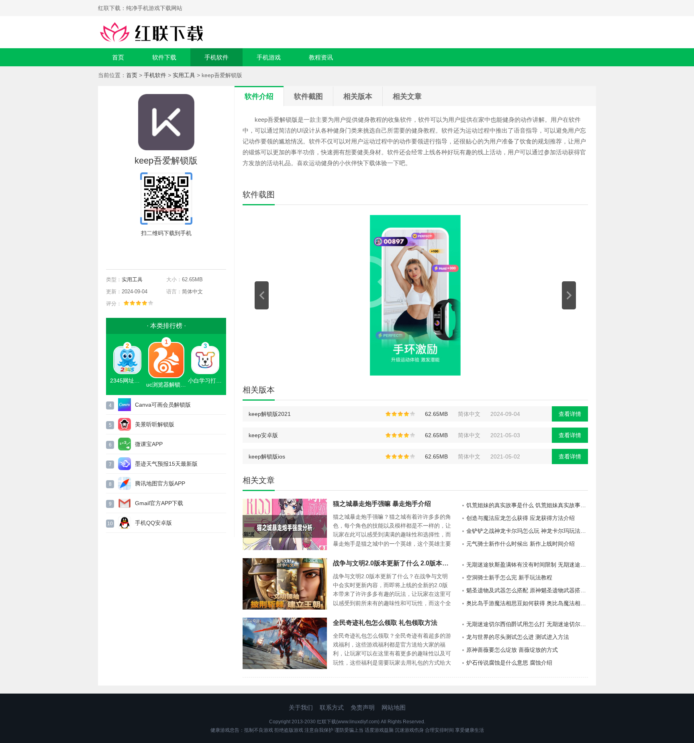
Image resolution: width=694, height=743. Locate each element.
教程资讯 (321, 57)
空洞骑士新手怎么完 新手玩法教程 (509, 577)
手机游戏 (269, 57)
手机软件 (216, 57)
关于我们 (301, 707)
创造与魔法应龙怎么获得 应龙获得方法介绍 (520, 518)
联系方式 (332, 707)
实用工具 (184, 75)
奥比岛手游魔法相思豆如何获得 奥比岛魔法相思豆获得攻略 (527, 603)
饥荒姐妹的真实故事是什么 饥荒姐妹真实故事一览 (527, 505)
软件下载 (164, 57)
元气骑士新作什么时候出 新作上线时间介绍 (520, 543)
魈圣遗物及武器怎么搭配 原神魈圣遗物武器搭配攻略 (527, 590)
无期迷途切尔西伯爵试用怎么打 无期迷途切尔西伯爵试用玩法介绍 (527, 624)
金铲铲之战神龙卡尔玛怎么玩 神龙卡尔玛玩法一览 (527, 531)
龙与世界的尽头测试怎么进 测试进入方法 (517, 637)
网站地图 (394, 707)
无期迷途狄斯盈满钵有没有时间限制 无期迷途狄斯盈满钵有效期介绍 (527, 564)
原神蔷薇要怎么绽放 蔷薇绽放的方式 (512, 650)
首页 (118, 57)
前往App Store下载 (172, 252)
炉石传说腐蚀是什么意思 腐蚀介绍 (509, 662)
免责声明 (363, 707)
